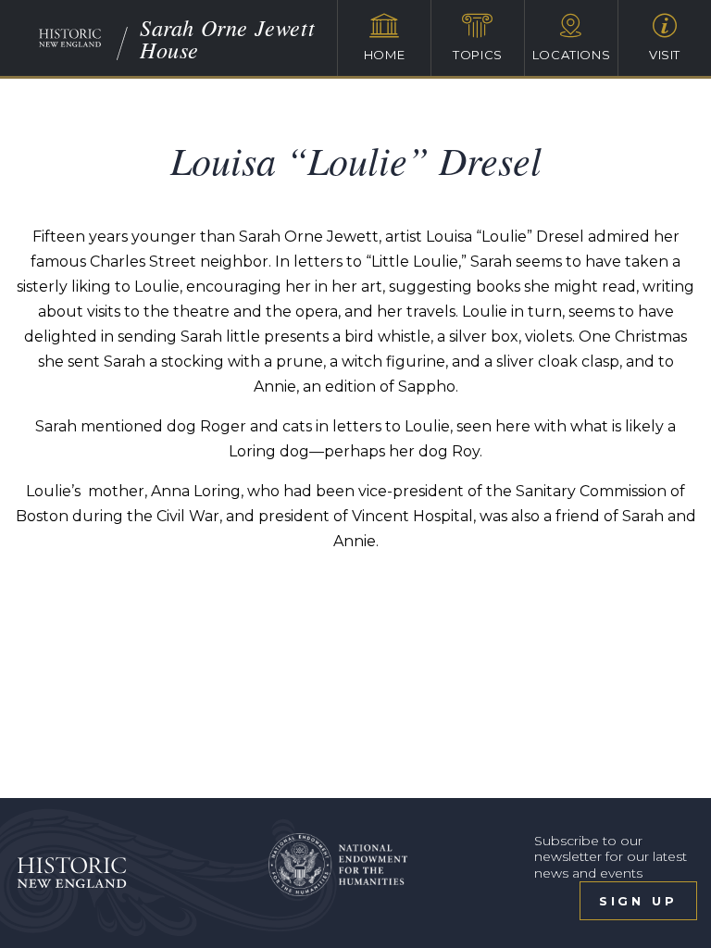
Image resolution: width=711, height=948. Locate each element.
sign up (638, 900)
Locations (571, 54)
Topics (478, 54)
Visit (664, 54)
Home (384, 54)
